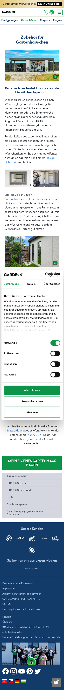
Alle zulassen (32, 390)
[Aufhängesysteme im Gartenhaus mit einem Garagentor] (32, 65)
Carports (45, 20)
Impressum (8, 588)
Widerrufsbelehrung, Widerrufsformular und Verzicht (31, 637)
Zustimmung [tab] (11, 283)
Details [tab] (31, 283)
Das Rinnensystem (17, 504)
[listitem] (32, 568)
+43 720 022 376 (37, 435)
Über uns (7, 622)
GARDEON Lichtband (19, 490)
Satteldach (29, 199)
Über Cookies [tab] (52, 283)
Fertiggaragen (9, 20)
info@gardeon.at (15, 430)
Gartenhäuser (29, 20)
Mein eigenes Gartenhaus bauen (32, 463)
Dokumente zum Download (17, 583)
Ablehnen (32, 412)
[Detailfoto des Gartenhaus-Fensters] (18, 178)
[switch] (55, 353)
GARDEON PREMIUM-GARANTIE (21, 599)
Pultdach (10, 199)
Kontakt (6, 616)
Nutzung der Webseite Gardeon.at (21, 609)
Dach (10, 497)
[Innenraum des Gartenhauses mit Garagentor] (46, 178)
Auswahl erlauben (32, 401)
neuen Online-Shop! (49, 3)
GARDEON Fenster (17, 483)
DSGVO (6, 604)
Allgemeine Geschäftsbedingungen (21, 593)
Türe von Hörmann (17, 476)
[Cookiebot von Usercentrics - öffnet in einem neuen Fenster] (45, 274)
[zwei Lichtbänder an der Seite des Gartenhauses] (32, 251)
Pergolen (58, 20)
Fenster (9, 145)
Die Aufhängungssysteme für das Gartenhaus (25, 513)
